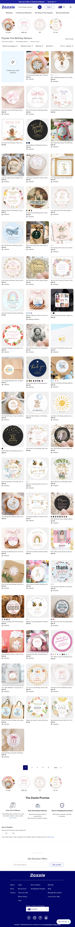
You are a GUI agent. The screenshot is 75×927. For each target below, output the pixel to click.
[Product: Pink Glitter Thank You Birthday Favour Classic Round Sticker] (62, 641)
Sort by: (62, 46)
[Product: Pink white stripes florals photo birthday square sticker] (62, 538)
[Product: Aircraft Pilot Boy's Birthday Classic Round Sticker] (13, 232)
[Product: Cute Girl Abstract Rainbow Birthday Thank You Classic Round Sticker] (13, 300)
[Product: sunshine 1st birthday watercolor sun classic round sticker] (62, 403)
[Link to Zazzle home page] (9, 7)
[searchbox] (29, 7)
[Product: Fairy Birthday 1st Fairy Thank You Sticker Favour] (13, 641)
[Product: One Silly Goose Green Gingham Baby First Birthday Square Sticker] (62, 165)
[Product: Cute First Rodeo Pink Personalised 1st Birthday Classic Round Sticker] (13, 606)
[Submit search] (39, 7)
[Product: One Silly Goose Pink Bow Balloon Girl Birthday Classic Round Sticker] (62, 197)
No (13, 833)
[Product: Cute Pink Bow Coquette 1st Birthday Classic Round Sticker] (13, 740)
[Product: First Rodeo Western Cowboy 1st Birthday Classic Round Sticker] (37, 503)
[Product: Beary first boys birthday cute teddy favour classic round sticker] (13, 707)
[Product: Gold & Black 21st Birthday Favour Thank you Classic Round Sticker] (13, 435)
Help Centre (50, 837)
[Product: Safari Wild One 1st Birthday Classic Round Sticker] (62, 469)
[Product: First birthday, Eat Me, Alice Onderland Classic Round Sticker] (37, 62)
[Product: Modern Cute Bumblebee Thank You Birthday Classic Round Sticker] (37, 469)
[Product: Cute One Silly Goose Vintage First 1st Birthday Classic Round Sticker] (13, 165)
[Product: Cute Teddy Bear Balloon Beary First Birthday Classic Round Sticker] (13, 503)
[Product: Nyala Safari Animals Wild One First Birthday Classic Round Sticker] (62, 707)
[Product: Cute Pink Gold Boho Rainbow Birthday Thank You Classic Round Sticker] (37, 538)
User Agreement (47, 924)
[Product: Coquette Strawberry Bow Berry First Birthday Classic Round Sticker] (13, 335)
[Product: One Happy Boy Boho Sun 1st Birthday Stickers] (13, 368)
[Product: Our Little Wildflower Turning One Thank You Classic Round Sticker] (13, 674)
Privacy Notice (57, 924)
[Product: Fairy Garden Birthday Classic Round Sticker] (13, 267)
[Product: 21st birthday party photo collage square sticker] (62, 300)
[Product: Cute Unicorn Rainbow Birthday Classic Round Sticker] (37, 571)
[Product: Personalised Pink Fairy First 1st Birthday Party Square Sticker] (62, 232)
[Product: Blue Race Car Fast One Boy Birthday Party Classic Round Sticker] (62, 606)
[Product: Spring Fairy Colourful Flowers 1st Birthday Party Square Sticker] (62, 267)
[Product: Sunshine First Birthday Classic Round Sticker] (62, 335)
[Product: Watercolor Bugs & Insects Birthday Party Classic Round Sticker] (37, 707)
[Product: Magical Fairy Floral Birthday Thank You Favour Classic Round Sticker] (13, 197)
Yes (6, 833)
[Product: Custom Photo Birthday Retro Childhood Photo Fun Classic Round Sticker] (37, 197)
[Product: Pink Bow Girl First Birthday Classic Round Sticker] (13, 97)
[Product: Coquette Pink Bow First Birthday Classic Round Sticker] (37, 641)
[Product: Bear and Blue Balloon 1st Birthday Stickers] (37, 403)
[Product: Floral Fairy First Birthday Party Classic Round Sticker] (37, 435)
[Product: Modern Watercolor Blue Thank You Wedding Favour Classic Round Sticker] (37, 300)
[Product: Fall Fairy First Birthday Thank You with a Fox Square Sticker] (13, 130)
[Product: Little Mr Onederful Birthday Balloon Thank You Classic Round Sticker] (62, 368)
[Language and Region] (62, 7)
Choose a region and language (35, 906)
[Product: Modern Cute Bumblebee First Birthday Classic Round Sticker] (37, 606)
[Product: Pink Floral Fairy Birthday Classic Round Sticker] (13, 571)
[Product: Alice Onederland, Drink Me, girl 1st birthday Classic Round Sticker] (13, 469)
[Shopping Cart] (70, 7)
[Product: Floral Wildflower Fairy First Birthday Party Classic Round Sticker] (62, 97)
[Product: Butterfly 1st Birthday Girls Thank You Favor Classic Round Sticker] (13, 538)
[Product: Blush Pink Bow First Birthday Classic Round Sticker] (37, 97)
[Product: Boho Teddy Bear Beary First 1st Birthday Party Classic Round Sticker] (62, 62)
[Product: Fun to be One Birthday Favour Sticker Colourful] (37, 674)
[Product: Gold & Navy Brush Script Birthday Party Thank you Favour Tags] (37, 368)
